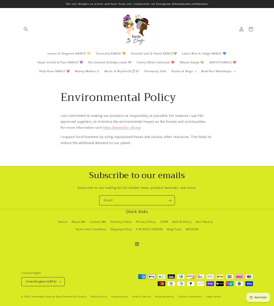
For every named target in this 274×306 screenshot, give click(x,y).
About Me (79, 222)
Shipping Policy (121, 229)
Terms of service (141, 296)
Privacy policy (119, 296)
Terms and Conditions (90, 229)
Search (63, 222)
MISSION (192, 229)
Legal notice (213, 296)
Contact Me (98, 222)
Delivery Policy (121, 222)
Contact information (190, 296)
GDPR (164, 222)
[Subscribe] (170, 200)
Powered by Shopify (74, 296)
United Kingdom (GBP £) (41, 281)
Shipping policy (164, 296)
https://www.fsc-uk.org (122, 127)
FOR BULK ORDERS (149, 229)
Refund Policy (182, 222)
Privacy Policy (146, 222)
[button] (25, 29)
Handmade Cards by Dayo (46, 296)
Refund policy (99, 296)
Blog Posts (174, 229)
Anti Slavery (204, 222)
